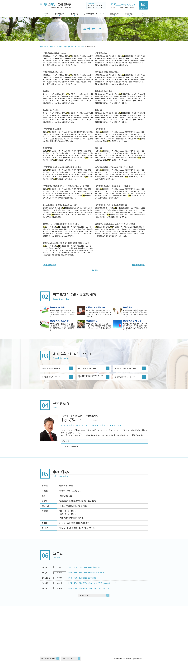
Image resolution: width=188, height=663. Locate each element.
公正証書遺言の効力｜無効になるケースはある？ (113, 186)
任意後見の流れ (101, 53)
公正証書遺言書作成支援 (52, 129)
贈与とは (98, 110)
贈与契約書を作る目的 (51, 110)
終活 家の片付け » (138, 264)
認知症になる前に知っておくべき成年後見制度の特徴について (66, 243)
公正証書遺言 (100, 129)
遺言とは (98, 148)
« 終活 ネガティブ (49, 264)
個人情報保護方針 (48, 658)
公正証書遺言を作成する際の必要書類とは (111, 205)
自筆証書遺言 (48, 148)
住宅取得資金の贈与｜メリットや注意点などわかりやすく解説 (66, 186)
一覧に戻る (94, 270)
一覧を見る (84, 595)
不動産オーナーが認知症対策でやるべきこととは (61, 224)
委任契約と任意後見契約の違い (107, 72)
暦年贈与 (46, 91)
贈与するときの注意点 (103, 91)
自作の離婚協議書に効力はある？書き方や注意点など (115, 167)
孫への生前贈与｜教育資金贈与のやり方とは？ (60, 205)
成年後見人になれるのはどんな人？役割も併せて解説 (115, 224)
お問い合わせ (68, 658)
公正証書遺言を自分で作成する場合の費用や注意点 (62, 167)
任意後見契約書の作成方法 (53, 72)
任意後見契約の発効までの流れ (54, 53)
